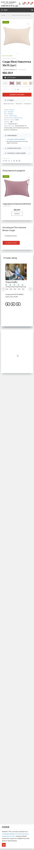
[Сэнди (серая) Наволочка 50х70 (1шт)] (18, 83)
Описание (19, 103)
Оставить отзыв (11, 243)
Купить (17, 214)
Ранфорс (10, 114)
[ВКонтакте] (3, 161)
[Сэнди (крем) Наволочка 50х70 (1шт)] (25, 83)
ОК (4, 845)
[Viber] (14, 161)
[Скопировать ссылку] (19, 161)
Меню (5, 10)
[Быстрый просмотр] (29, 182)
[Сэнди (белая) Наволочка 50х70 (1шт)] (5, 83)
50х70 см (11, 110)
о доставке (10, 139)
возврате (22, 139)
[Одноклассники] (6, 161)
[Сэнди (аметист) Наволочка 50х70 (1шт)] (12, 83)
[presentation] (31, 83)
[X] (11, 161)
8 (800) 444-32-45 (6, 6)
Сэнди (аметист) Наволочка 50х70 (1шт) (17, 204)
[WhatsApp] (17, 161)
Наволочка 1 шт (18, 118)
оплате (16, 139)
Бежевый (10, 112)
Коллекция (27, 103)
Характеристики (8, 103)
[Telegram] (9, 161)
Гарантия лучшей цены (9, 69)
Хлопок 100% (13, 116)
